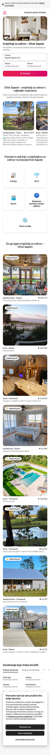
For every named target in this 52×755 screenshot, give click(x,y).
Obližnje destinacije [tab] (10, 670)
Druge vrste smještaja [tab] (30, 670)
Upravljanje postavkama (25, 739)
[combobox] (25, 57)
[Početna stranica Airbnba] (5, 12)
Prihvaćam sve (25, 727)
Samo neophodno (25, 733)
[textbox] (14, 66)
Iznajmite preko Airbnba (35, 12)
